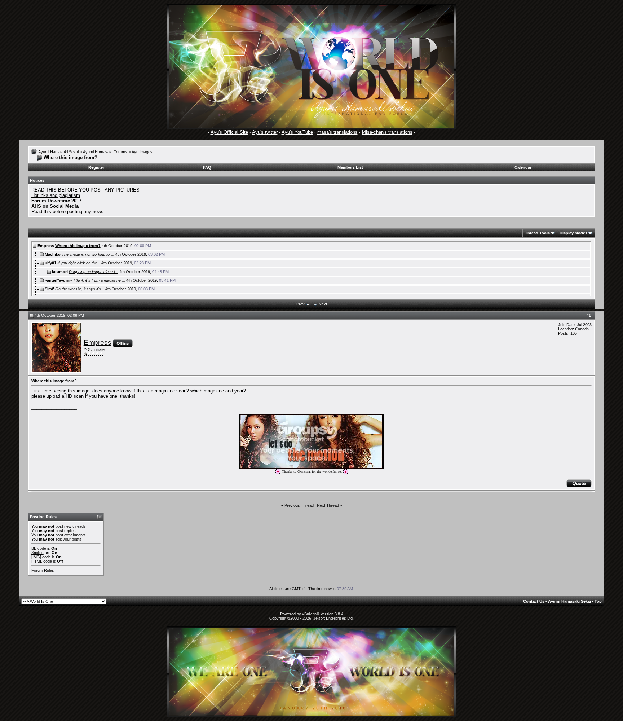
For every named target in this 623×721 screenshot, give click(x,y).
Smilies (37, 552)
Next (323, 304)
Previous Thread (299, 505)
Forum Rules (42, 570)
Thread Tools (537, 233)
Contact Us (533, 601)
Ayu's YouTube (297, 132)
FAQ (207, 167)
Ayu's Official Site (229, 132)
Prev (300, 304)
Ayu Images (142, 152)
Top (598, 601)
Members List (350, 167)
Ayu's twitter (265, 132)
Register (96, 167)
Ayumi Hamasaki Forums (105, 152)
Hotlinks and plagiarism (55, 195)
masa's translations (337, 132)
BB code (38, 548)
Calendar (522, 167)
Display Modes (573, 233)
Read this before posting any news (67, 211)
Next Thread (328, 505)
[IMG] (36, 557)
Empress (97, 342)
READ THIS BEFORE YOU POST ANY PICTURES (85, 190)
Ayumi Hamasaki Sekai (58, 152)
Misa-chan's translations (387, 132)
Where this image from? (78, 245)
